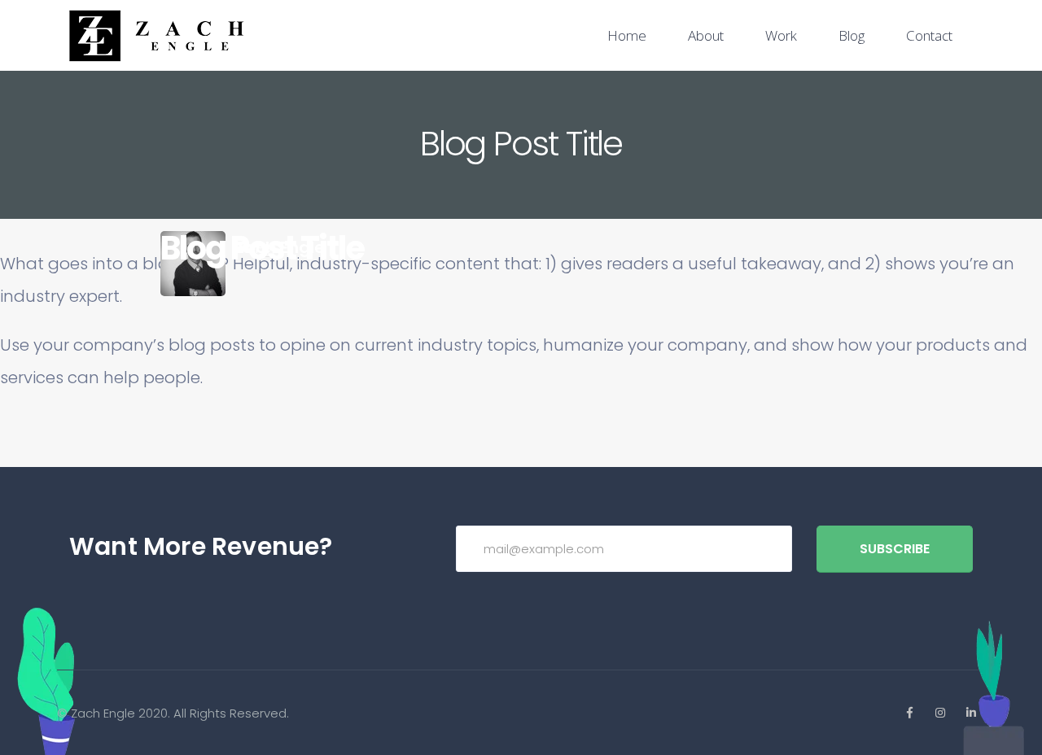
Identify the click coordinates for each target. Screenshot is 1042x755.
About (706, 35)
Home (626, 35)
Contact (929, 35)
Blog (851, 35)
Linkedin (971, 712)
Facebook (909, 712)
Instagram (940, 712)
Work (781, 35)
